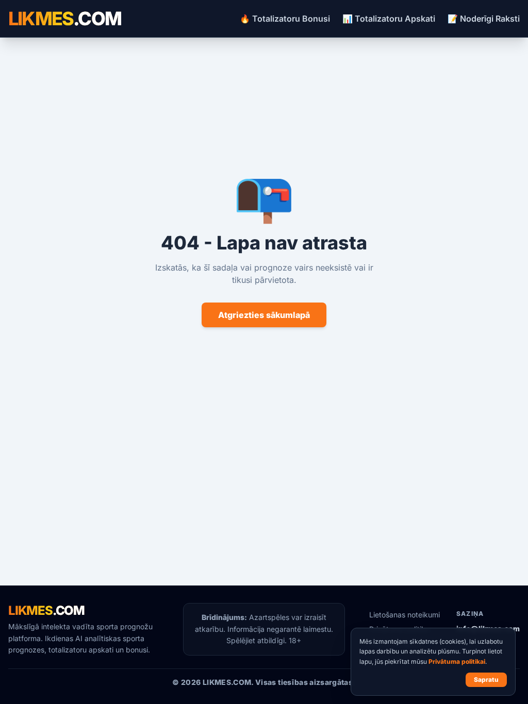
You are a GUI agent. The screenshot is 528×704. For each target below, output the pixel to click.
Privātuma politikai (456, 661)
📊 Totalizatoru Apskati (388, 18)
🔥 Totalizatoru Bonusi (285, 18)
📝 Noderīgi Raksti (484, 18)
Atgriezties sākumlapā (264, 315)
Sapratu (486, 679)
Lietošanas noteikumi (404, 614)
